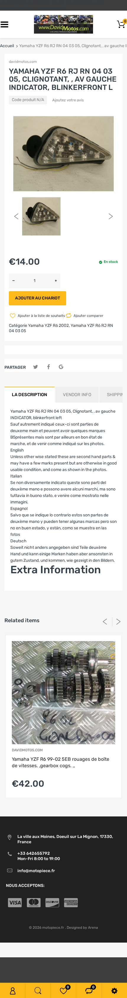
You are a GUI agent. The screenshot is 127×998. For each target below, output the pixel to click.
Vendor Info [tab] (77, 394)
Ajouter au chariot (37, 298)
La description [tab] (29, 394)
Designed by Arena (82, 927)
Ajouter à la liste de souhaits (40, 316)
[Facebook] (48, 367)
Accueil (7, 45)
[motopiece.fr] (63, 24)
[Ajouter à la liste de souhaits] (111, 645)
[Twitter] (35, 367)
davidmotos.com (23, 62)
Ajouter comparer (88, 316)
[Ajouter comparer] (111, 656)
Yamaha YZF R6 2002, (49, 325)
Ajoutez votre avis (68, 100)
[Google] (61, 367)
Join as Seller (22, 587)
